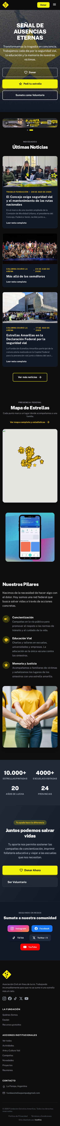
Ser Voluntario (17, 882)
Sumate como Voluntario (30, 95)
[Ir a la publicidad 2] (32, 130)
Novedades (8, 1060)
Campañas (7, 1055)
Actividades (8, 1045)
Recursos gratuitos (11, 1024)
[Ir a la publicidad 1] (29, 130)
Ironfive (38, 1120)
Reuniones (7, 1070)
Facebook (44, 928)
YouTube (32, 947)
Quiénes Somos (10, 1015)
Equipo (5, 1020)
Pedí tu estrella (30, 84)
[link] (30, 537)
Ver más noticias (30, 377)
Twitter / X (42, 938)
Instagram (21, 928)
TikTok (20, 938)
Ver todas (7, 1040)
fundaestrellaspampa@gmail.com (23, 1093)
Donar (43, 5)
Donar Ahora (30, 870)
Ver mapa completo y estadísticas (30, 422)
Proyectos (7, 1065)
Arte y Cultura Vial (11, 1050)
